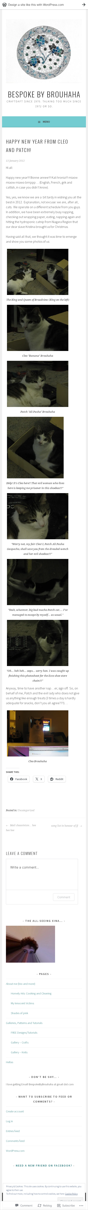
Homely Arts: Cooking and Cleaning (31, 993)
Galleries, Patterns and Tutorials (24, 1023)
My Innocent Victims (22, 1003)
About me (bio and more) (20, 984)
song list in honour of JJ (65, 825)
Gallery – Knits (19, 1052)
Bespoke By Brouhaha (44, 94)
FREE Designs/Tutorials (24, 1032)
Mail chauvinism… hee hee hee (21, 828)
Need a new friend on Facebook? (44, 1165)
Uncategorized (26, 810)
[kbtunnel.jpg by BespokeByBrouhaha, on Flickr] (30, 961)
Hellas (9, 1062)
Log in (9, 1121)
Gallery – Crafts (19, 1042)
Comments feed (15, 1141)
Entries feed (13, 1131)
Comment (63, 897)
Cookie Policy (71, 1193)
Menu (46, 121)
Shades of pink (19, 1013)
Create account (15, 1111)
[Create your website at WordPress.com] (44, 4)
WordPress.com (15, 1151)
